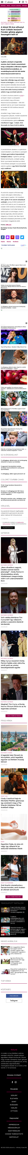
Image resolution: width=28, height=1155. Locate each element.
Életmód (4, 22)
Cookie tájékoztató (14, 1134)
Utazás (10, 752)
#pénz (9, 241)
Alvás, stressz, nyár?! (14, 13)
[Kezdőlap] (9, 2)
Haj (6, 796)
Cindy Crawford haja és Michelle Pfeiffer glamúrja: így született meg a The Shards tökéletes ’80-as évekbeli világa (12, 803)
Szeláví (14, 1095)
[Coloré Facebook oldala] (19, 2)
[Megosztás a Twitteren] (22, 237)
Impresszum (14, 1124)
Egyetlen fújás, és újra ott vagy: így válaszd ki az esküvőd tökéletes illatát (12, 846)
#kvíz (8, 5)
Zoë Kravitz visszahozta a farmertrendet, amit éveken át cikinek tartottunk (13, 887)
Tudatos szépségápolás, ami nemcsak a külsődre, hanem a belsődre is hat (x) (17, 920)
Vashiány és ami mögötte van (14, 20)
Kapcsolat (14, 1137)
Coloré (3, 57)
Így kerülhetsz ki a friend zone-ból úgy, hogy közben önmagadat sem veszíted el (17, 961)
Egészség (14, 1105)
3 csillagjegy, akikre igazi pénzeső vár (13, 473)
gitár (21, 95)
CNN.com (8, 224)
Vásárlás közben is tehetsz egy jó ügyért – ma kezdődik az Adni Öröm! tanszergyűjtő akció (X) (18, 931)
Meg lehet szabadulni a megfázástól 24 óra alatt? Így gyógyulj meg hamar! (18, 971)
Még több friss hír (14, 896)
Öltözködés (9, 883)
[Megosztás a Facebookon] (3, 237)
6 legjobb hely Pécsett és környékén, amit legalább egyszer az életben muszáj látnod (12, 758)
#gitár (3, 241)
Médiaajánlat (14, 1128)
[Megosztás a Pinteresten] (12, 237)
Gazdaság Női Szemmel (14, 9)
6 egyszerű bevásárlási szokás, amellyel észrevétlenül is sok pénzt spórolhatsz (12, 468)
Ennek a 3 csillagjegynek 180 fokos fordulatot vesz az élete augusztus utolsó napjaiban (12, 492)
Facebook (14, 996)
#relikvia (15, 241)
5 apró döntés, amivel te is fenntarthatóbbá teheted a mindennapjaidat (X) (18, 910)
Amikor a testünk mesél (14, 18)
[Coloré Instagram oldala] (23, 2)
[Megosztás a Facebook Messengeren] (7, 237)
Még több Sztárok (14, 715)
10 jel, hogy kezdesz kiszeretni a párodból (11, 485)
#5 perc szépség (16, 5)
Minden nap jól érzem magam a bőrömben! (14, 11)
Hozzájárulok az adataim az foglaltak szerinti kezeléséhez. (14, 523)
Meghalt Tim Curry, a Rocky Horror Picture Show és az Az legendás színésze (13, 706)
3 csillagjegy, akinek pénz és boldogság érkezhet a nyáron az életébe (14, 461)
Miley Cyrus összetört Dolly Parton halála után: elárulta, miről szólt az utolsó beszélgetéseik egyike (13, 664)
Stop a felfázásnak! (14, 16)
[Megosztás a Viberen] (17, 237)
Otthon (14, 1111)
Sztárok (10, 22)
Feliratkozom (8, 527)
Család (14, 1108)
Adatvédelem (14, 1131)
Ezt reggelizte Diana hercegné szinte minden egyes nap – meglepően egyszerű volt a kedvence (17, 950)
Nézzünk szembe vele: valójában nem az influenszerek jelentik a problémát (13, 499)
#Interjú (3, 5)
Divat (2, 796)
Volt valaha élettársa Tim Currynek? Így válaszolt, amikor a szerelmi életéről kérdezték (12, 621)
